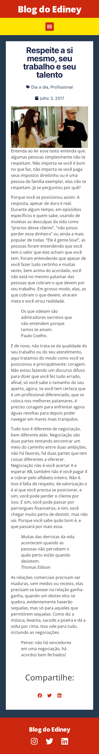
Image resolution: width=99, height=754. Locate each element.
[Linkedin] (65, 741)
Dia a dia (39, 87)
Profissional (62, 87)
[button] (49, 26)
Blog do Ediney (49, 9)
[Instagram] (34, 741)
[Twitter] (49, 741)
